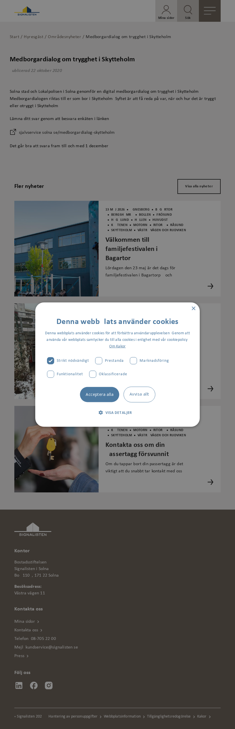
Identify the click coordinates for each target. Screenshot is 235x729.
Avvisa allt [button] (139, 394)
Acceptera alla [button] (99, 394)
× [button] (193, 308)
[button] (117, 412)
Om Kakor (117, 346)
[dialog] (117, 364)
